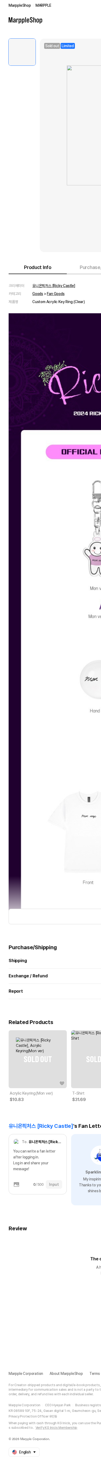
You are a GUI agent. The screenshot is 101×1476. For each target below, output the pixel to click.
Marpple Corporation (26, 1373)
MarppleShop (20, 5)
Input (54, 1184)
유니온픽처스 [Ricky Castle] (53, 286)
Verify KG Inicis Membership (57, 1428)
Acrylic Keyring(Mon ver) (31, 1093)
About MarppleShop (66, 1373)
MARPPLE (43, 5)
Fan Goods (55, 294)
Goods (37, 294)
